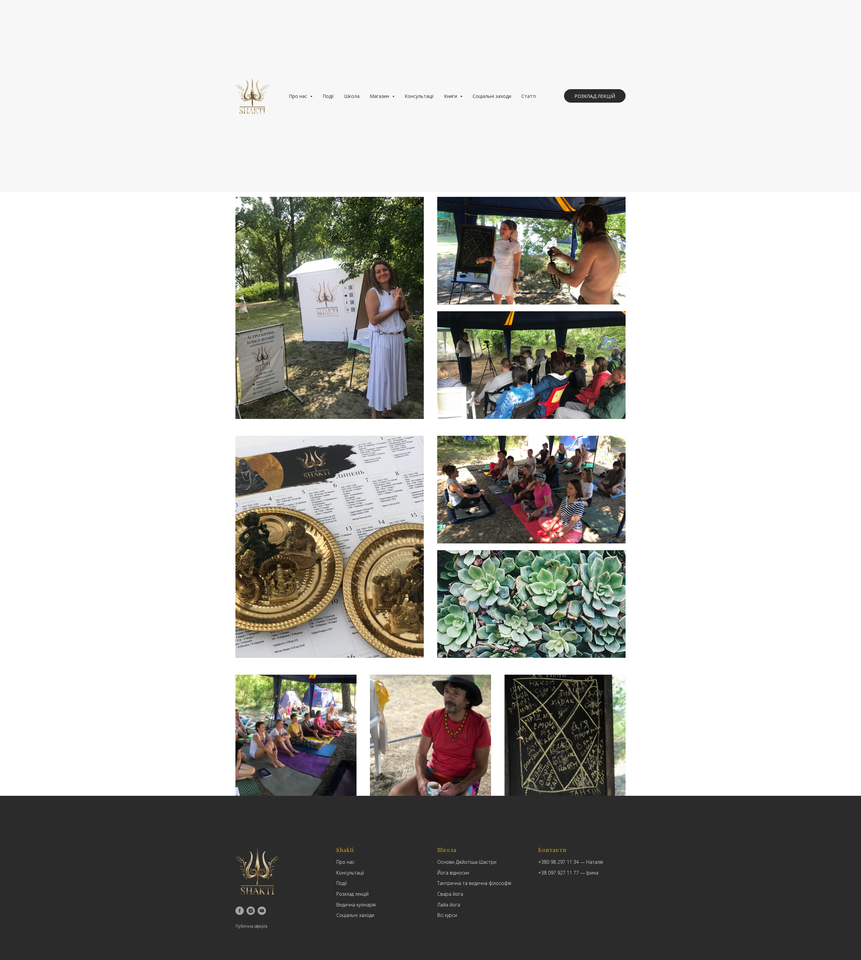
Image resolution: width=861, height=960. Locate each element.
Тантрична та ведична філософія (474, 883)
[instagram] (251, 910)
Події (328, 96)
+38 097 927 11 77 (558, 872)
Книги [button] (451, 96)
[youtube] (262, 910)
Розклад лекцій (352, 894)
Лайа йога (448, 904)
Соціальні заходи (492, 96)
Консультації (419, 96)
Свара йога (450, 894)
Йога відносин (453, 872)
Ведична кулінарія (356, 904)
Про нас (345, 862)
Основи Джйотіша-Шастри (466, 862)
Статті (528, 96)
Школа (352, 96)
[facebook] (239, 910)
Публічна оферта (251, 926)
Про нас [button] (298, 96)
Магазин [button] (380, 96)
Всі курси (447, 915)
